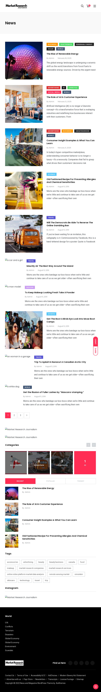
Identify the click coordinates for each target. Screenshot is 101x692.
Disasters (9, 634)
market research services (60, 568)
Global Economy (12, 638)
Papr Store (28, 679)
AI (64, 88)
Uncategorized (82, 131)
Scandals (9, 650)
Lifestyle (73, 88)
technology (25, 580)
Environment (10, 646)
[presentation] (88, 445)
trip (46, 580)
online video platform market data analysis (25, 574)
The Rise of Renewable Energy (63, 53)
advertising (28, 562)
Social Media (54, 92)
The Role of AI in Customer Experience (67, 97)
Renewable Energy (84, 44)
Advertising (53, 88)
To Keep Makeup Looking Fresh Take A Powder (50, 292)
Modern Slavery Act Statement (73, 675)
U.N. (6, 622)
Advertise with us (14, 679)
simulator (79, 574)
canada (72, 562)
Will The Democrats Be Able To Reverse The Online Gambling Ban (70, 224)
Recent (20, 481)
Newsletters (40, 679)
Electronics (66, 44)
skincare (11, 580)
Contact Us (9, 675)
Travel (51, 218)
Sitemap (80, 679)
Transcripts (52, 679)
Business (52, 44)
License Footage (67, 679)
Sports (51, 314)
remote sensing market (59, 574)
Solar (50, 49)
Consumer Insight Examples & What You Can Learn (71, 142)
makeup (10, 568)
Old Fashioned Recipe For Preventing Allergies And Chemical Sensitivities (71, 181)
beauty (41, 562)
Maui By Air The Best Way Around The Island (50, 265)
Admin (27, 492)
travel (37, 580)
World (60, 49)
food (82, 562)
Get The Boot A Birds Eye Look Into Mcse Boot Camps (71, 320)
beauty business (56, 562)
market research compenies (31, 568)
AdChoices (52, 675)
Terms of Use (22, 675)
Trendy (80, 481)
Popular (50, 481)
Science (51, 174)
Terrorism (9, 630)
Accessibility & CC (38, 675)
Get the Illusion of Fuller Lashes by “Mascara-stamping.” (53, 392)
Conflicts (9, 626)
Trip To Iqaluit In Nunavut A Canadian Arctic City (60, 362)
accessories (12, 562)
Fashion (29, 287)
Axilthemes (60, 683)
